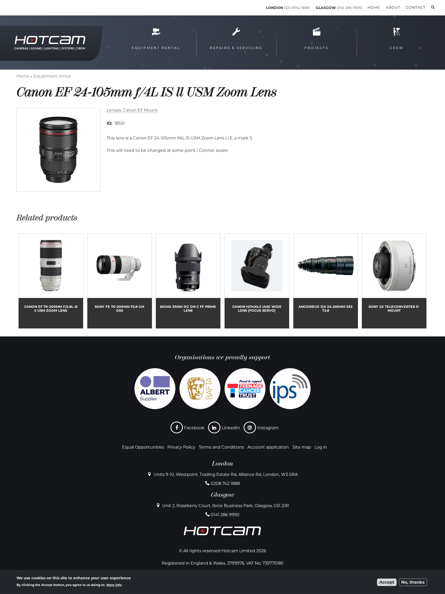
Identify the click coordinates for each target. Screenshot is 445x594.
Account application (268, 447)
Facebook (194, 427)
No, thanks (413, 582)
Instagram (268, 427)
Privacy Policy (181, 447)
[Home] (39, 8)
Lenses (114, 110)
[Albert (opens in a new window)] (154, 388)
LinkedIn (231, 427)
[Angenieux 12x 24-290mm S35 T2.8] (325, 280)
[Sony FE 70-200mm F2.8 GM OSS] (119, 280)
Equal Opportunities (143, 447)
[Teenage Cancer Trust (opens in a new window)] (245, 388)
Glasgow (222, 494)
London (222, 463)
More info (114, 585)
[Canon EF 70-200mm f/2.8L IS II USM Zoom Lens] (51, 280)
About (393, 7)
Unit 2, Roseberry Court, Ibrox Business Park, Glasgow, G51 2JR (225, 505)
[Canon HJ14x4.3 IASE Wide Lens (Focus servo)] (257, 280)
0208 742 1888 (225, 483)
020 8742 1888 (297, 7)
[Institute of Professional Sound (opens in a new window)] (290, 388)
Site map (302, 447)
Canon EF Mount (140, 110)
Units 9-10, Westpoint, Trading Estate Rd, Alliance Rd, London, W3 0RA (225, 474)
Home (22, 76)
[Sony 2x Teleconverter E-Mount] (394, 280)
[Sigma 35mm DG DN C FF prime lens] (188, 280)
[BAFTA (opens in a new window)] (199, 388)
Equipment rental (52, 76)
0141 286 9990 (349, 7)
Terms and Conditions (221, 447)
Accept (386, 582)
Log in (320, 447)
